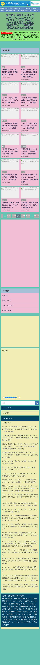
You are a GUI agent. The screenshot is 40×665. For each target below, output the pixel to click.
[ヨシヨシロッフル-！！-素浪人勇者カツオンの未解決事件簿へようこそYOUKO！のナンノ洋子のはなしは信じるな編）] (20, 561)
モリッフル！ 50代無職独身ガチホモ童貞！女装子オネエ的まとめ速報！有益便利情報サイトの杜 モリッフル (20, 569)
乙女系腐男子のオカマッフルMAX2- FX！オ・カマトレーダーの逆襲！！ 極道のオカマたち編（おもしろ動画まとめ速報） (20, 438)
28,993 (36, 216)
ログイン (5, 295)
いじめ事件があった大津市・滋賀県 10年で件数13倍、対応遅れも (10, 151)
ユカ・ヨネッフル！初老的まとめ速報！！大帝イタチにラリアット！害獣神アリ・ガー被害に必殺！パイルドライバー (20, 526)
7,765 (23, 216)
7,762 (9, 216)
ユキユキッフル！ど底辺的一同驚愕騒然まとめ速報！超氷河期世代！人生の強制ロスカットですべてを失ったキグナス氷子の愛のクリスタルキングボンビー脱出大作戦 (20, 578)
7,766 (28, 216)
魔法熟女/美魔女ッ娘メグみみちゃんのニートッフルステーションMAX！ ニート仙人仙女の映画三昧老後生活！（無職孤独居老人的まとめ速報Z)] (20, 446)
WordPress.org (7, 310)
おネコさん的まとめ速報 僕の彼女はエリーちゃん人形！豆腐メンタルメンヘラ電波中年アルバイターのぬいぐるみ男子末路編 (20, 429)
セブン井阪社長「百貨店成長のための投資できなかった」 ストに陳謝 (29, 100)
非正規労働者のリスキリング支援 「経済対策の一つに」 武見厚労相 (29, 151)
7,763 (14, 216)
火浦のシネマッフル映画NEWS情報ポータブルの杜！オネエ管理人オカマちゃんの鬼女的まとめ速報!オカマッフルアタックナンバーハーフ (20, 518)
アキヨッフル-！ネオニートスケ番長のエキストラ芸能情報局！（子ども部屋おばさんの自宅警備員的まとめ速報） (20, 552)
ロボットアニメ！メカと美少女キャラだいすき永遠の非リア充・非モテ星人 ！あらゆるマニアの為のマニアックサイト (20, 497)
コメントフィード (8, 305)
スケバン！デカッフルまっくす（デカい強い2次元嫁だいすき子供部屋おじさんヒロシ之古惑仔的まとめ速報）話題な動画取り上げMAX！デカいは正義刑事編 (20, 544)
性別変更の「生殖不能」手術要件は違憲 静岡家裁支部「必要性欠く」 (10, 72)
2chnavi (5, 350)
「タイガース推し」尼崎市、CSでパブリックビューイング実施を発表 (10, 100)
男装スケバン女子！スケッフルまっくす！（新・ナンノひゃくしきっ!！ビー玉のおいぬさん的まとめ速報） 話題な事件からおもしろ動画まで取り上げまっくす (20, 488)
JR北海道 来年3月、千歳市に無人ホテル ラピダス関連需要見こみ (10, 205)
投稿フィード (6, 300)
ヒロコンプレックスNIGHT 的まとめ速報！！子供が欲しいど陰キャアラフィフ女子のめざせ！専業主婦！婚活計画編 (20, 587)
